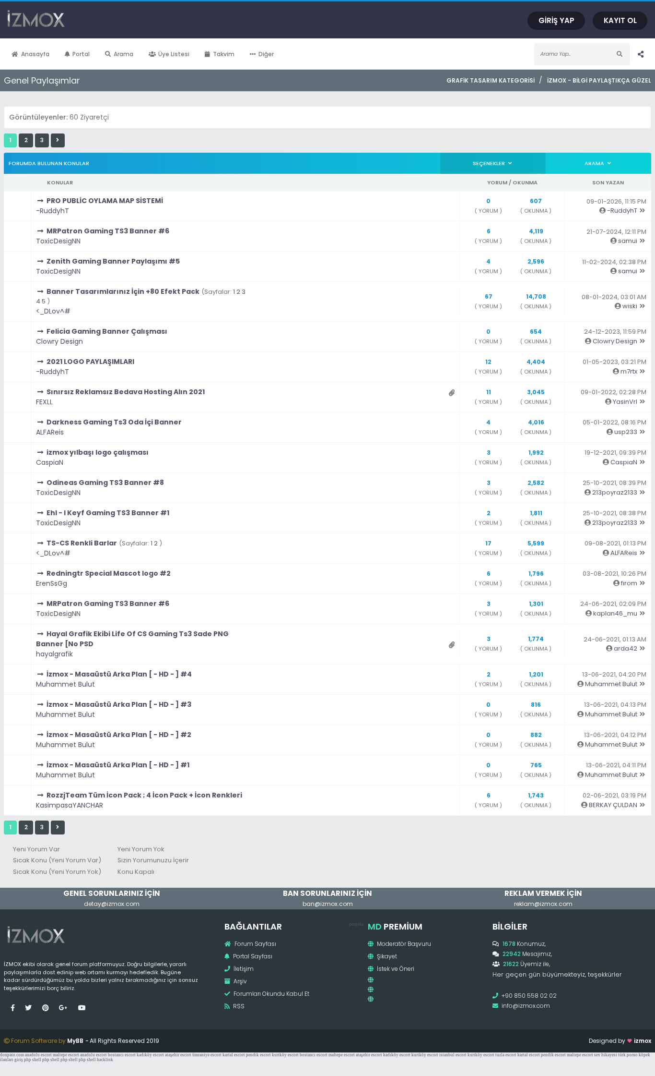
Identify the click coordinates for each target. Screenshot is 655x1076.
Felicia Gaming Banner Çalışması (107, 331)
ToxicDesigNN (58, 241)
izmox (642, 1041)
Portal (81, 54)
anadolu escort (38, 1054)
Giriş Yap (556, 20)
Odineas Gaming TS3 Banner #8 (105, 482)
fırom (629, 583)
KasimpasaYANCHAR (69, 805)
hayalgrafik (54, 654)
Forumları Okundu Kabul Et (270, 994)
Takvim (223, 54)
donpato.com (12, 1054)
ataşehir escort (178, 1054)
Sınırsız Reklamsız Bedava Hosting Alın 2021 (126, 392)
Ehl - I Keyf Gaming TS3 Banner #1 (108, 513)
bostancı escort (122, 1054)
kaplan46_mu (615, 613)
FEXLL (44, 402)
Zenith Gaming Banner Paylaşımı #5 (113, 261)
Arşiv (239, 981)
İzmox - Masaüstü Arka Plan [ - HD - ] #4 (119, 674)
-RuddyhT (52, 211)
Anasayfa (35, 54)
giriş (18, 1059)
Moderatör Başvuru (403, 944)
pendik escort (258, 1054)
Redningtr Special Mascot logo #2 (109, 573)
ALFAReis (50, 432)
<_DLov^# (53, 311)
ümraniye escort (207, 1054)
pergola (356, 924)
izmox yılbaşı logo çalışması (98, 452)
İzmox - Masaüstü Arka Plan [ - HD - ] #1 (118, 765)
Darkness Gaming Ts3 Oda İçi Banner (114, 422)
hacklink (105, 1059)
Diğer (266, 54)
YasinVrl (625, 401)
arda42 (625, 648)
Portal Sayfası (252, 956)
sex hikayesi (605, 1054)
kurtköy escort (285, 1054)
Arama (123, 54)
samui (627, 240)
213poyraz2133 (614, 492)
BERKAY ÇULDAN (613, 805)
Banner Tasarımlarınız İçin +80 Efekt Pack (123, 291)
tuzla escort (505, 1054)
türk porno (628, 1054)
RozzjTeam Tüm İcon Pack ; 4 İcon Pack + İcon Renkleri (144, 795)
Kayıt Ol (620, 20)
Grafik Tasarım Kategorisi (490, 80)
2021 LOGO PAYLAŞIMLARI (90, 361)
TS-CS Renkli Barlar (82, 543)
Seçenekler (489, 163)
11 (488, 392)
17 (488, 543)
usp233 (625, 431)
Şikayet (386, 956)
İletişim (243, 969)
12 (488, 362)
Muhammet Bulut (65, 684)
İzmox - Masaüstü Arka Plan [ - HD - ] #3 (119, 704)
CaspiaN (49, 462)
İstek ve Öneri (394, 969)
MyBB (75, 1041)
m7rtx (628, 371)
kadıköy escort (150, 1054)
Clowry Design (59, 341)
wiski (629, 306)
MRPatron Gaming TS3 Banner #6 (108, 231)
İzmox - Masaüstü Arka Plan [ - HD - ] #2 (119, 734)
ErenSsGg (51, 583)
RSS (238, 1006)
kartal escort (233, 1054)
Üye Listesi (173, 54)
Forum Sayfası (254, 944)
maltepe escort (66, 1054)
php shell (32, 1059)
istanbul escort (453, 1054)
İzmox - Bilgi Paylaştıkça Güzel (599, 80)
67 (488, 296)
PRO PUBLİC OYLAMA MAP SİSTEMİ (105, 201)
